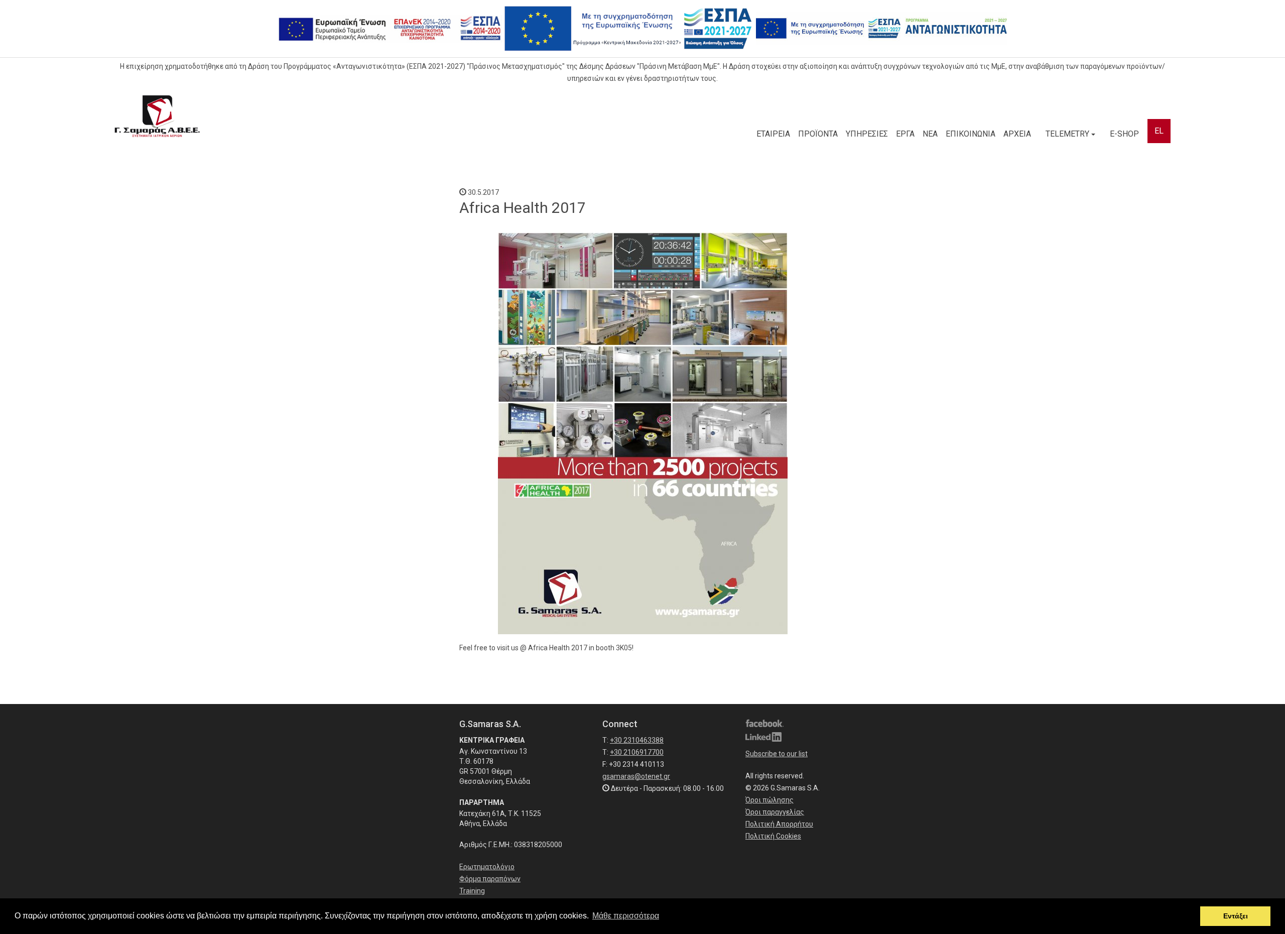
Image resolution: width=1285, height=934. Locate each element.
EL (1159, 131)
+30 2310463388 (637, 740)
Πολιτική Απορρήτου (779, 824)
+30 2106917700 (637, 752)
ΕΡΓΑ (905, 134)
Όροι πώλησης (769, 800)
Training (472, 891)
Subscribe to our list (776, 754)
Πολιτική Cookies (773, 836)
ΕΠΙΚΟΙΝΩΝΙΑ (970, 134)
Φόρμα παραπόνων (490, 879)
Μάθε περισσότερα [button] (625, 915)
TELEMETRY (1068, 134)
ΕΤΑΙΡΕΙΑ (773, 134)
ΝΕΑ (930, 134)
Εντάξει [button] (1235, 916)
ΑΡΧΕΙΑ (1017, 134)
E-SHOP (1124, 134)
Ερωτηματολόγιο (487, 867)
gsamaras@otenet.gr (636, 776)
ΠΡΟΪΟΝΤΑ (818, 134)
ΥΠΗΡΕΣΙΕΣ (867, 134)
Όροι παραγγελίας (774, 812)
